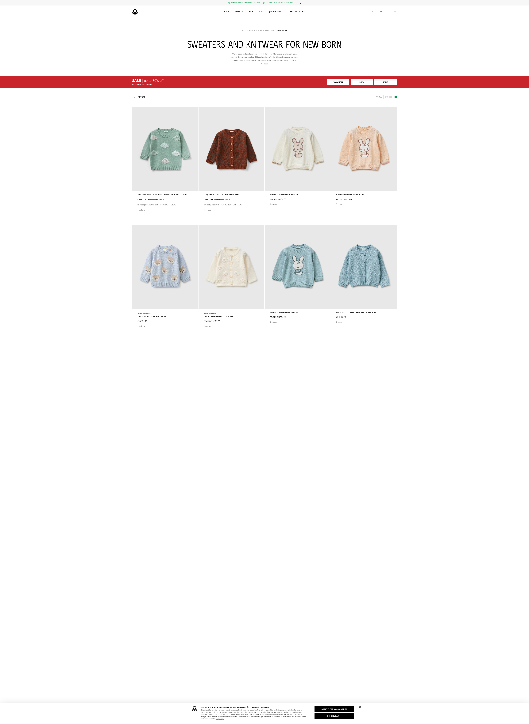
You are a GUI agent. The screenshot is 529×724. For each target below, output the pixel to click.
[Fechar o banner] (360, 707)
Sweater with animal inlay (151, 317)
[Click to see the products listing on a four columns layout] (390, 97)
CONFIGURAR (333, 716)
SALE (226, 12)
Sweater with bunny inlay (284, 195)
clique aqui (220, 719)
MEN (251, 12)
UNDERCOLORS (297, 12)
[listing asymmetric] (386, 97)
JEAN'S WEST (276, 12)
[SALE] (264, 82)
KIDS (261, 12)
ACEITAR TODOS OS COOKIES (334, 709)
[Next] (301, 3)
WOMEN (239, 12)
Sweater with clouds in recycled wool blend (162, 195)
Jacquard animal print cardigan (221, 195)
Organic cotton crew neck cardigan (356, 312)
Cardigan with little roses (218, 317)
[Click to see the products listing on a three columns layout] (395, 97)
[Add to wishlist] (136, 110)
